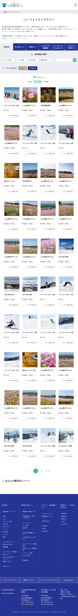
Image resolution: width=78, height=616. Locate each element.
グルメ (5, 519)
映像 (4, 537)
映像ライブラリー (29, 580)
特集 (4, 516)
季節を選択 (32, 60)
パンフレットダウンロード (48, 580)
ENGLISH (64, 513)
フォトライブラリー (15, 12)
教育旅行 (25, 528)
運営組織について (47, 516)
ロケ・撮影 (26, 525)
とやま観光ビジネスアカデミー (29, 538)
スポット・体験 (7, 521)
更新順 (46, 81)
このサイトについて (47, 513)
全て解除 (31, 68)
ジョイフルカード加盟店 (10, 551)
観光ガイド (6, 554)
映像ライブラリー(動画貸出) (30, 549)
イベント (5, 529)
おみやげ (5, 524)
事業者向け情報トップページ (29, 512)
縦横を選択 (43, 60)
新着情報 (5, 547)
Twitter (44, 528)
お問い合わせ (45, 521)
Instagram (45, 531)
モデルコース (6, 526)
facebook (44, 526)
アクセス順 (37, 81)
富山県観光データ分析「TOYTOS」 (29, 517)
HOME (5, 12)
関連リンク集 (6, 561)
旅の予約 (5, 532)
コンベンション (27, 522)
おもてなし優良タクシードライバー (10, 558)
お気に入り (6, 566)
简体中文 (64, 519)
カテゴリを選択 (7, 60)
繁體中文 (64, 516)
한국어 (63, 521)
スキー (22, 68)
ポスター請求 (26, 555)
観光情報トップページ (9, 511)
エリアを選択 (20, 60)
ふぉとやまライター (8, 542)
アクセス (5, 534)
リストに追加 (12, 115)
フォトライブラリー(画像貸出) (30, 545)
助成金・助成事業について (29, 533)
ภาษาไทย (64, 524)
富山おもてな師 (7, 544)
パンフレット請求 (27, 553)
